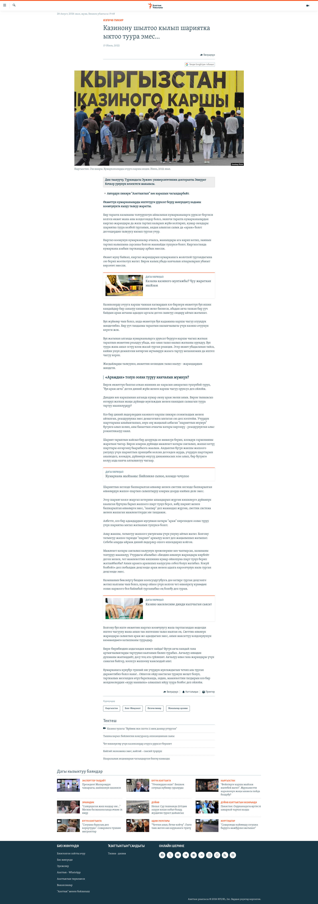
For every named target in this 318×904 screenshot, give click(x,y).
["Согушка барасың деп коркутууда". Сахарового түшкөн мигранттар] (68, 825)
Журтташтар (228, 821)
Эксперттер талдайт (94, 781)
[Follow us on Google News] (193, 855)
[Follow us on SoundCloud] (201, 855)
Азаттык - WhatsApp (69, 872)
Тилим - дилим (117, 853)
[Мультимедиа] (308, 5)
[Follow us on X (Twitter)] (170, 855)
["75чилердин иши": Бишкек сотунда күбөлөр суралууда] (137, 785)
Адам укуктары (161, 821)
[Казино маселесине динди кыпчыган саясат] (124, 608)
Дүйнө (155, 802)
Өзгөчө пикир (113, 20)
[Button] (207, 55)
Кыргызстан (228, 781)
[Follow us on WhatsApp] (217, 855)
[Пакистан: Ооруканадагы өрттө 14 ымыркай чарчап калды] (207, 807)
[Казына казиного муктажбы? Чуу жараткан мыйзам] (124, 285)
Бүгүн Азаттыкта (161, 781)
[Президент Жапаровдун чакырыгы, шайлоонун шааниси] (68, 785)
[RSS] (225, 855)
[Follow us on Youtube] (178, 855)
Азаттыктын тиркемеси (71, 879)
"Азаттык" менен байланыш (73, 891)
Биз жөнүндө (65, 860)
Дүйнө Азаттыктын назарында (239, 802)
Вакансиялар (65, 885)
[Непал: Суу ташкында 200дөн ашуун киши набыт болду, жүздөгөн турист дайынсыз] (137, 807)
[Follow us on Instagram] (209, 855)
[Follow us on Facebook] (162, 855)
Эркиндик (88, 802)
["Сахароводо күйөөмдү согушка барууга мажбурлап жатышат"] (207, 825)
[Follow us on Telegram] (186, 855)
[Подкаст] (233, 855)
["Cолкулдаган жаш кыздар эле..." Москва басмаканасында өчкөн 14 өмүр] (68, 807)
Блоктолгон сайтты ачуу (71, 853)
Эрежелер (63, 866)
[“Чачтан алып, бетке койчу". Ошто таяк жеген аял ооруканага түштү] (137, 825)
